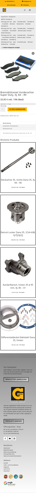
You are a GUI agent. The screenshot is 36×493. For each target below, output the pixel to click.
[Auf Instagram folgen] (14, 438)
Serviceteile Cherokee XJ (9, 37)
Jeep (14, 21)
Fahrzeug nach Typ (6, 21)
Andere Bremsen (5, 33)
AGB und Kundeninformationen (12, 456)
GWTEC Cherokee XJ (6, 19)
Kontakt (6, 463)
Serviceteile (13, 30)
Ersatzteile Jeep (21, 42)
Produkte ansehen (14, 421)
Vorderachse (20, 24)
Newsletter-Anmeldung (16, 379)
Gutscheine (7, 469)
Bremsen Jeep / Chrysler (25, 30)
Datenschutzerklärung (10, 452)
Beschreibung (7, 123)
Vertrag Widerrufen (9, 454)
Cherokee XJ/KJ (21, 21)
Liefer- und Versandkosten (11, 465)
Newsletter (7, 471)
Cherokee (12, 44)
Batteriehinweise (8, 450)
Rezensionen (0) (7, 128)
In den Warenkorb (17, 109)
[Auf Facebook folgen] (5, 438)
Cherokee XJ (30, 21)
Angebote (6, 467)
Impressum (7, 448)
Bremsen (12, 24)
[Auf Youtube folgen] (9, 438)
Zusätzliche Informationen (10, 126)
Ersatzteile (5, 24)
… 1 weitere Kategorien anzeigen (10, 47)
